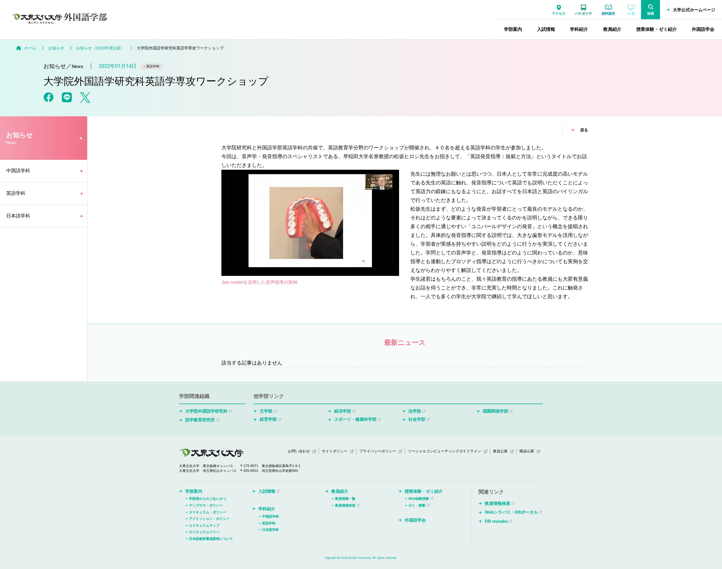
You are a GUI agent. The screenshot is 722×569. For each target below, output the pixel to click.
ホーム (30, 48)
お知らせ (56, 48)
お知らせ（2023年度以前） (100, 48)
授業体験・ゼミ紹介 (424, 491)
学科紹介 (266, 508)
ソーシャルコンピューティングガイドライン (444, 451)
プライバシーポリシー (377, 451)
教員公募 (500, 451)
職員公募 (527, 451)
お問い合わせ (299, 451)
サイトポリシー (334, 451)
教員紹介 (339, 491)
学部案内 (193, 491)
